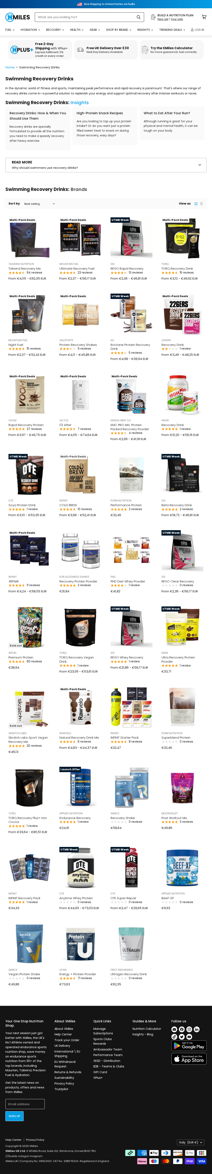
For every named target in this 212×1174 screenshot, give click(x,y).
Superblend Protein (175, 737)
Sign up (14, 1116)
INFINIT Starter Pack (125, 737)
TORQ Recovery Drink (177, 268)
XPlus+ (98, 1078)
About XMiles (63, 1029)
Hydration (29, 30)
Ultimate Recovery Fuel (76, 268)
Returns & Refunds (67, 1072)
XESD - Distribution (106, 1061)
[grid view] (196, 204)
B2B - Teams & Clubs (108, 1066)
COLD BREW (68, 505)
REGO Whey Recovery (127, 657)
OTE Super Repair (123, 898)
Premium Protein (20, 657)
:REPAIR (13, 581)
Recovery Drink (172, 345)
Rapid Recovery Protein (26, 425)
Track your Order (66, 1040)
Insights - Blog (142, 1034)
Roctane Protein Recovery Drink (130, 347)
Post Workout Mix (174, 818)
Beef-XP (167, 898)
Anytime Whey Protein (76, 898)
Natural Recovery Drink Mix (79, 737)
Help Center (63, 1034)
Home (10, 67)
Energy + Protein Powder (77, 974)
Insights (144, 30)
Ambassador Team (107, 1049)
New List (163, 19)
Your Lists (177, 19)
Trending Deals (171, 30)
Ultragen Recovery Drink (129, 974)
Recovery (54, 30)
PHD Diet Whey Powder (128, 581)
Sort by (14, 204)
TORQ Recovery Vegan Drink (76, 659)
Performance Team (108, 1055)
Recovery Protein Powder (78, 581)
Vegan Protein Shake (24, 974)
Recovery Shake (123, 818)
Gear (94, 30)
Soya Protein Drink (22, 505)
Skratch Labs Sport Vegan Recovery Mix (28, 739)
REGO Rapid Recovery (127, 268)
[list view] (201, 204)
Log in (199, 30)
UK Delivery (62, 1046)
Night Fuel (15, 345)
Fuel (8, 30)
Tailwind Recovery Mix (24, 268)
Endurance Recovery (75, 818)
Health (75, 30)
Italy (188, 1142)
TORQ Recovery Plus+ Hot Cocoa (27, 820)
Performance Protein (126, 505)
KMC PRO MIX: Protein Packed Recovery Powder (130, 427)
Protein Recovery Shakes (78, 345)
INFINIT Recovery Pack (24, 898)
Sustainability (64, 1078)
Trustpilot (61, 1089)
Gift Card (100, 1072)
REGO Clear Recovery (177, 581)
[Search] (138, 17)
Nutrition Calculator (146, 1029)
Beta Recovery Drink (176, 505)
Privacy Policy (64, 1083)
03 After (65, 425)
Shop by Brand (117, 30)
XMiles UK (11, 1161)
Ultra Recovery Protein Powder (178, 659)
